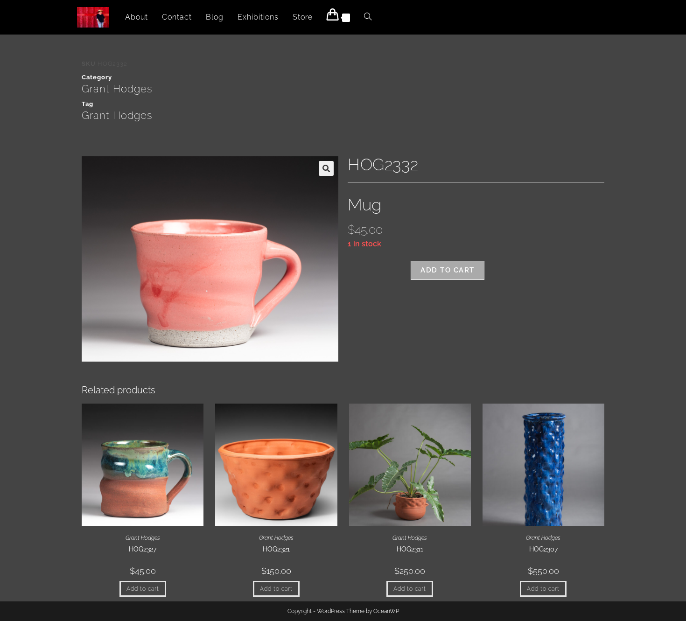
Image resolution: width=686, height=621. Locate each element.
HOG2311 (410, 549)
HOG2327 (142, 549)
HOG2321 (276, 549)
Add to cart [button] (142, 589)
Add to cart (447, 270)
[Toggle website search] (367, 17)
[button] (326, 168)
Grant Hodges (117, 89)
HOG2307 (543, 549)
